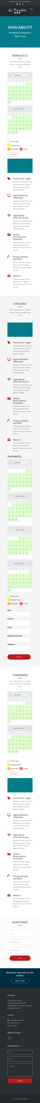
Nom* (9, 610)
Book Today (20, 981)
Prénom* (10, 619)
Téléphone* (11, 644)
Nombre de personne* (14, 636)
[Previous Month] (10, 75)
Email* (9, 627)
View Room (13, 154)
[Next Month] (30, 109)
